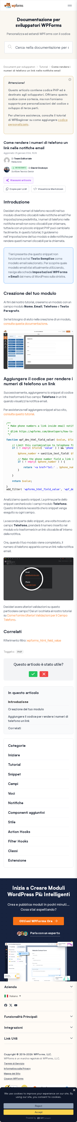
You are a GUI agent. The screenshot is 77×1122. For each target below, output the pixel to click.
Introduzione (18, 702)
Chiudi (69, 79)
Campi (13, 784)
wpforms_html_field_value (44, 640)
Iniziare (14, 755)
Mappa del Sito (12, 1073)
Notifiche (15, 803)
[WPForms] (13, 5)
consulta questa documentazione (25, 323)
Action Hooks (19, 832)
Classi (13, 851)
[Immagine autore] (7, 160)
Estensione (17, 860)
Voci (11, 793)
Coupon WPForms (13, 1078)
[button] (33, 674)
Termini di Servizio (14, 1063)
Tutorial (43, 66)
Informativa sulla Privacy (17, 1068)
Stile (11, 822)
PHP (19, 651)
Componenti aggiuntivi (26, 812)
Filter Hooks (18, 841)
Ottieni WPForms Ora (36, 921)
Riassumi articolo (20, 180)
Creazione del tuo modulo (26, 709)
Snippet (14, 774)
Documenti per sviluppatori (19, 66)
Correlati (14, 728)
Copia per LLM (18, 189)
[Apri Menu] (70, 6)
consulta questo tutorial (19, 414)
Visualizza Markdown (50, 189)
